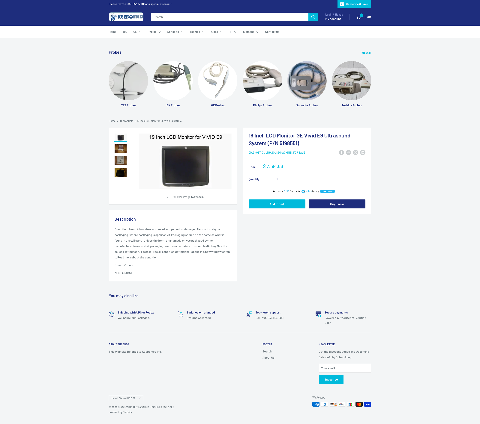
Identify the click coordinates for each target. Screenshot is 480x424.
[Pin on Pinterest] (348, 152)
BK (125, 31)
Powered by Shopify (120, 412)
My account (333, 19)
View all (366, 52)
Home (112, 31)
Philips (152, 31)
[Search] (313, 17)
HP (230, 31)
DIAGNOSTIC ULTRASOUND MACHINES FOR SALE (277, 152)
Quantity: (255, 179)
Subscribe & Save (357, 4)
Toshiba (195, 31)
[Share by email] (362, 152)
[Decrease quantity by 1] (267, 179)
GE (135, 31)
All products (126, 120)
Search (267, 351)
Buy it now (337, 204)
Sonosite (173, 31)
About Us (268, 357)
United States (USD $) (123, 398)
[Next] (371, 80)
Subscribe (331, 379)
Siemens (248, 31)
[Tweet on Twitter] (355, 152)
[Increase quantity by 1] (287, 179)
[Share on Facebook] (341, 152)
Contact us (272, 31)
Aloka (214, 31)
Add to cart (277, 204)
